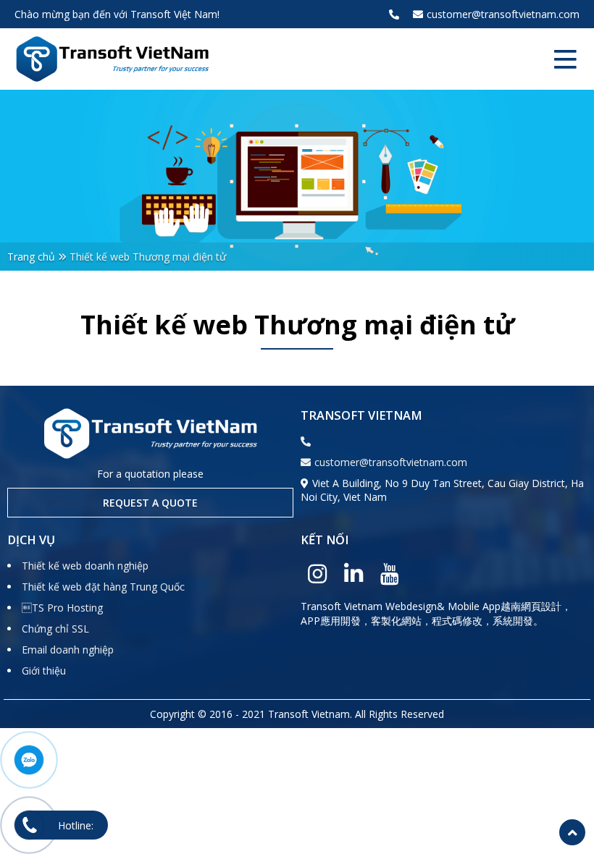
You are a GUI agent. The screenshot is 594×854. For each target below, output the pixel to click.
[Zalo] (29, 760)
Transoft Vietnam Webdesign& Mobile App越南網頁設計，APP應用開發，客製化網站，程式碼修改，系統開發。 (436, 613)
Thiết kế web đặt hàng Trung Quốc (103, 586)
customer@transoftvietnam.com (503, 14)
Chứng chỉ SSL (55, 628)
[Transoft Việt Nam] (112, 59)
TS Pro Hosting (62, 607)
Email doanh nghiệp (68, 649)
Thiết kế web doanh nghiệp (85, 565)
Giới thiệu (44, 670)
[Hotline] (29, 825)
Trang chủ (31, 256)
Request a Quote (150, 503)
